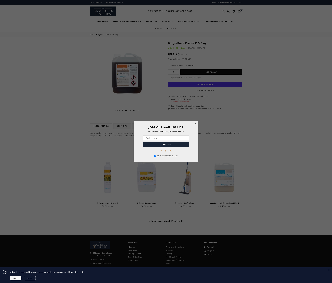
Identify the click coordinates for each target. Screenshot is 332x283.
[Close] (329, 270)
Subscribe (166, 144)
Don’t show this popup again (167, 156)
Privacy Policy (79, 272)
